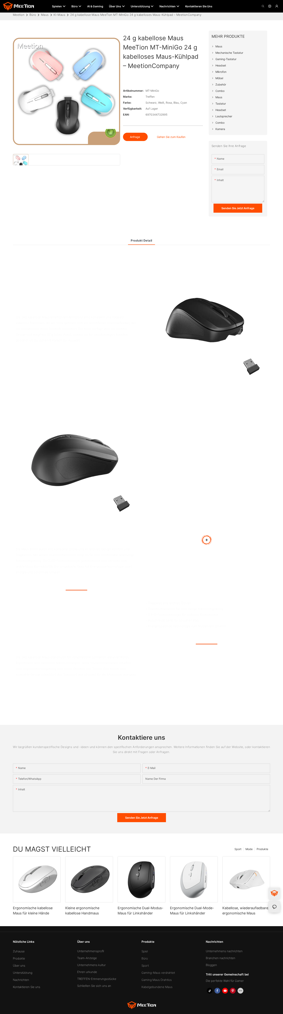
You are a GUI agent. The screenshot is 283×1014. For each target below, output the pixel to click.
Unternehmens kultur (91, 965)
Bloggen (211, 965)
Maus (45, 15)
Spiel (145, 951)
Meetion (18, 15)
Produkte (262, 849)
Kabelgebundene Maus (157, 987)
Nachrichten (21, 980)
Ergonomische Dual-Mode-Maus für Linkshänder (192, 910)
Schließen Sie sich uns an (94, 986)
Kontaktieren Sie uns (26, 987)
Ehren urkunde (87, 972)
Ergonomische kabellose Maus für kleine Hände (33, 910)
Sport (237, 849)
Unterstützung (22, 973)
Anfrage (135, 137)
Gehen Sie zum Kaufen (171, 137)
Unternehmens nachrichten (224, 951)
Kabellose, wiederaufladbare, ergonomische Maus (245, 910)
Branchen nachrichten (220, 958)
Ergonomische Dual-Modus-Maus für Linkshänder (140, 910)
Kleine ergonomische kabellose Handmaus (82, 910)
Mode (249, 849)
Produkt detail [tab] (141, 240)
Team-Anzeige (87, 958)
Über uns (19, 965)
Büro (32, 15)
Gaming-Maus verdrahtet (158, 973)
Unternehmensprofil (90, 951)
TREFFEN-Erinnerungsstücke (96, 979)
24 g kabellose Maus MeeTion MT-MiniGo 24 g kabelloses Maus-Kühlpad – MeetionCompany (135, 15)
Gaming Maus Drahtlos (157, 980)
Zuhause (19, 951)
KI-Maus (59, 15)
